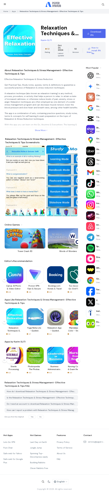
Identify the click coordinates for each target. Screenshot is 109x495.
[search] (103, 4)
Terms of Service (64, 447)
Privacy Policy (63, 442)
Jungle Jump (36, 447)
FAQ (58, 459)
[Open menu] (4, 4)
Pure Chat (8, 447)
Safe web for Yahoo (12, 453)
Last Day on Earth (38, 442)
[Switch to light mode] (49, 481)
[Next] (72, 180)
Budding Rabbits (37, 462)
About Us (61, 453)
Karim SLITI (46, 40)
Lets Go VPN (9, 442)
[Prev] (9, 180)
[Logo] (53, 4)
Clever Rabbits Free (39, 468)
